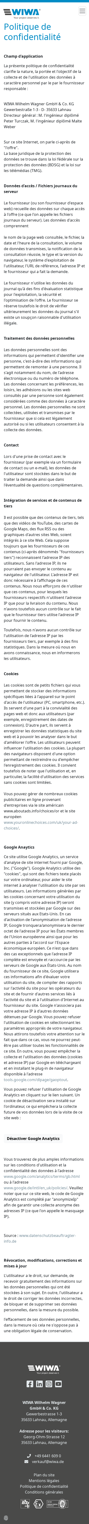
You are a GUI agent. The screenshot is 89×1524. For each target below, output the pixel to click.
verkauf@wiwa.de (48, 1461)
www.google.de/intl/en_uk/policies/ (35, 1187)
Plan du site (44, 1475)
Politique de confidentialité (44, 1486)
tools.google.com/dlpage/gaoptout (35, 1079)
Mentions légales (44, 1480)
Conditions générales (44, 1492)
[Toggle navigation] (82, 11)
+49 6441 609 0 (48, 1455)
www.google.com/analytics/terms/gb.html (42, 1176)
